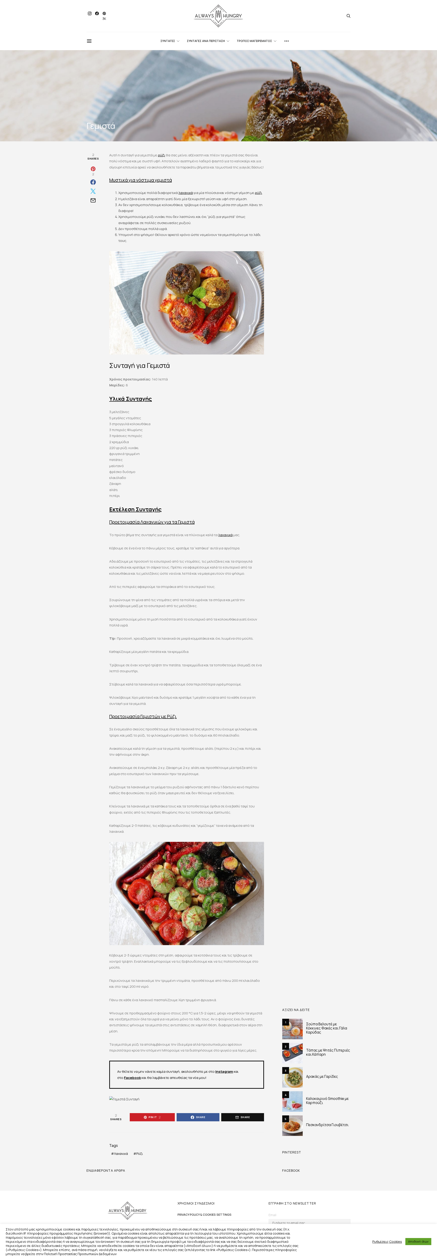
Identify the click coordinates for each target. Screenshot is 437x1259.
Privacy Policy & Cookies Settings (204, 1214)
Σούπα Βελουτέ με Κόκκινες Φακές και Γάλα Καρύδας (326, 1028)
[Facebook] (97, 16)
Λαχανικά (121, 1153)
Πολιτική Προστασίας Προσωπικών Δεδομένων (80, 1253)
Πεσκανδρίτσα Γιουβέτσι (327, 1124)
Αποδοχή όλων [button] (418, 1241)
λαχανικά (185, 192)
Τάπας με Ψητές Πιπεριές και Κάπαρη (328, 1052)
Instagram (224, 1071)
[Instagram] (89, 16)
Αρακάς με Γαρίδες (322, 1076)
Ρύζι (139, 1153)
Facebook (132, 1077)
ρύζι (161, 155)
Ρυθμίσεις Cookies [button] (387, 1241)
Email (272, 1215)
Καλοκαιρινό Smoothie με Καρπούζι (327, 1100)
